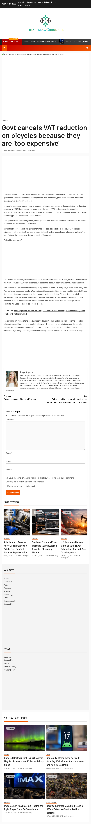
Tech (48, 754)
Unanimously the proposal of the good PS (35, 209)
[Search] (87, 48)
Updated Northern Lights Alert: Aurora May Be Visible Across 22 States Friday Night (24, 761)
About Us (21, 2)
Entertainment (9, 601)
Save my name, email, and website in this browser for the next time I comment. (41, 478)
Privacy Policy (24, 5)
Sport (6, 598)
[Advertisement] (45, 175)
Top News (8, 582)
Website (9, 469)
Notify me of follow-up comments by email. (26, 482)
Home (6, 578)
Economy (5, 121)
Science (7, 591)
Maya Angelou (9, 150)
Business (7, 802)
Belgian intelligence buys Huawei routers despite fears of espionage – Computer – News (66, 399)
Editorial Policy (50, 2)
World (6, 585)
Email (9, 461)
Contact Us (31, 2)
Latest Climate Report (63, 294)
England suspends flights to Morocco (20, 397)
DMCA (40, 2)
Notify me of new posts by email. (22, 486)
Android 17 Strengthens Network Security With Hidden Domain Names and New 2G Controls (65, 761)
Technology (8, 594)
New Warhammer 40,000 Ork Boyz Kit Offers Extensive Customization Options (65, 809)
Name (9, 453)
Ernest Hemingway (23, 556)
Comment (10, 419)
